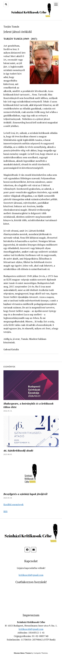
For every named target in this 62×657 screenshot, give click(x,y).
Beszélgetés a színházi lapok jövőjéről (25, 494)
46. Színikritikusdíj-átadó (18, 450)
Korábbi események (13, 504)
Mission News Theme (22, 653)
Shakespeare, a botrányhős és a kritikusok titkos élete (28, 405)
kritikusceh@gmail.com (31, 575)
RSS (5, 511)
